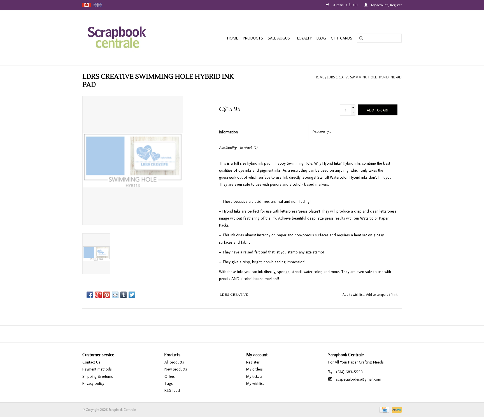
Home (232, 38)
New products (175, 369)
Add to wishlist (353, 294)
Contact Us (91, 362)
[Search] (361, 38)
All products (174, 362)
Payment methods (97, 369)
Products (253, 38)
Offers (169, 376)
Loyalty (304, 38)
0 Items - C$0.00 (345, 5)
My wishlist (255, 383)
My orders (254, 369)
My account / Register (386, 5)
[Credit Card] (384, 409)
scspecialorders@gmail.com (358, 379)
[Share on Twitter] (132, 295)
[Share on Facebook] (90, 295)
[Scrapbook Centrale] (127, 38)
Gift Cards (341, 38)
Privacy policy (93, 383)
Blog (321, 38)
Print (394, 294)
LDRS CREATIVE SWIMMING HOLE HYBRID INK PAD (364, 77)
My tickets (254, 376)
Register (252, 362)
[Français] (98, 5)
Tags (168, 383)
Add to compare (377, 294)
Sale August (280, 38)
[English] (86, 5)
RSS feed (172, 390)
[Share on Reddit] (115, 295)
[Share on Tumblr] (123, 295)
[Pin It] (106, 295)
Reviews (322, 131)
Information (228, 131)
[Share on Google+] (98, 295)
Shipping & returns (97, 376)
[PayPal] (396, 409)
